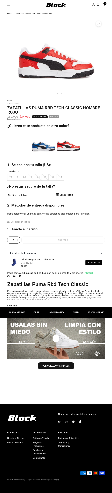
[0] (103, 5)
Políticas (63, 433)
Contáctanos (39, 458)
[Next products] (101, 253)
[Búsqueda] (98, 5)
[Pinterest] (15, 276)
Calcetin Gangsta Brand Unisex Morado (38, 259)
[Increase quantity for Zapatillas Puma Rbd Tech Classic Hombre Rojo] (17, 240)
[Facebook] (9, 276)
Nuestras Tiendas (15, 438)
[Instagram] (68, 422)
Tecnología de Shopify (50, 480)
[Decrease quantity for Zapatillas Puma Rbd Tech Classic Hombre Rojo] (9, 240)
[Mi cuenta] (93, 5)
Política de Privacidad (68, 438)
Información (39, 433)
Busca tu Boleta (15, 442)
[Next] (61, 93)
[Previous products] (95, 253)
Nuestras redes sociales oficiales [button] (77, 414)
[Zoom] (98, 24)
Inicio (9, 14)
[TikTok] (82, 421)
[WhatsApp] (20, 276)
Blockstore (13, 433)
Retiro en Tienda (41, 438)
